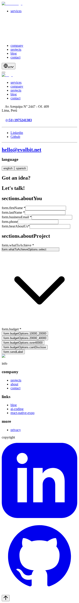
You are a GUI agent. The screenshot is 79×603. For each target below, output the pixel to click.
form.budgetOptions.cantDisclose (25, 347)
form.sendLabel (13, 351)
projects (16, 49)
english (8, 168)
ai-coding (17, 409)
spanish (21, 168)
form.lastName (13, 212)
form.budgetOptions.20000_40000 (25, 338)
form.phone (10, 222)
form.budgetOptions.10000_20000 (25, 333)
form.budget (11, 329)
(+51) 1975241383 (19, 120)
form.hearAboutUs (16, 226)
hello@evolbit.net (21, 149)
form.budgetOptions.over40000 (23, 342)
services (16, 11)
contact (15, 57)
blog (14, 53)
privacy (16, 430)
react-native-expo (22, 413)
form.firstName (13, 208)
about (14, 384)
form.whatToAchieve (18, 245)
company (17, 45)
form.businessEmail (17, 217)
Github (15, 137)
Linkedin (17, 133)
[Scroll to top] (6, 598)
